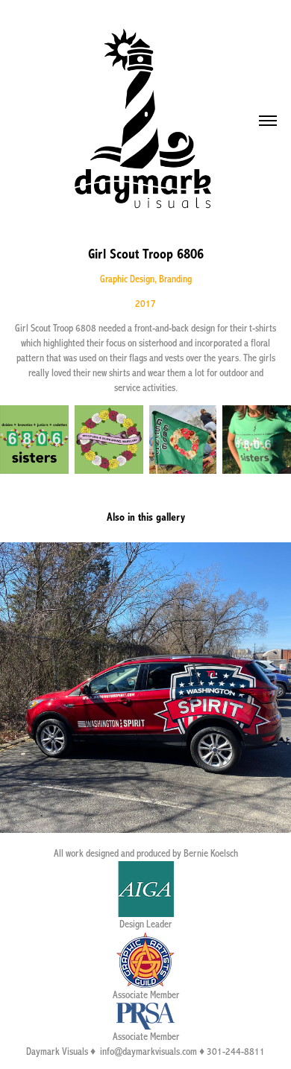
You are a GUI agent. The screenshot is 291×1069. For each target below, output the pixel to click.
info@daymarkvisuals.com (148, 1052)
